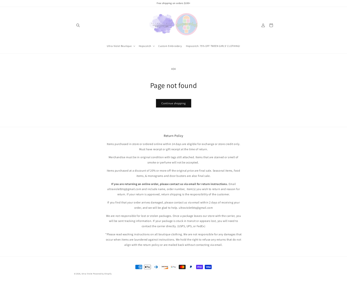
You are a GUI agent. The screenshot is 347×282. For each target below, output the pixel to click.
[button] (78, 25)
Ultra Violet (87, 273)
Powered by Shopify (102, 273)
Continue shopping (173, 103)
